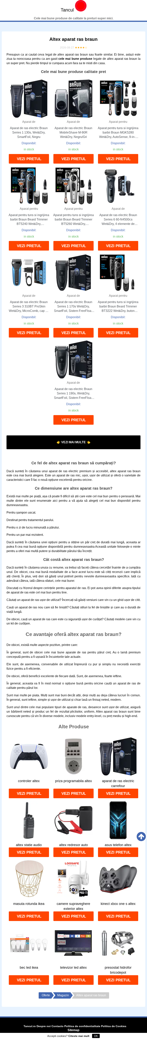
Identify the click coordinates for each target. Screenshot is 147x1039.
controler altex (29, 781)
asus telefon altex (118, 845)
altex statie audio (29, 845)
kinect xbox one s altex (118, 904)
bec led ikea (29, 967)
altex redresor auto (73, 845)
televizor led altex (73, 967)
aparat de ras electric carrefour (118, 783)
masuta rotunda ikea (28, 904)
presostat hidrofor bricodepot (118, 970)
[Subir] (141, 836)
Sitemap (73, 1030)
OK (96, 1035)
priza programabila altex (73, 781)
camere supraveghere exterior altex (73, 906)
